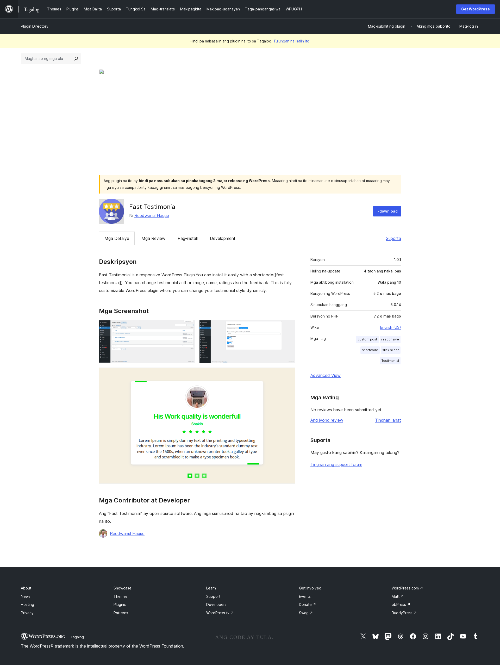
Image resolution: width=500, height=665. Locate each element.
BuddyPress (404, 613)
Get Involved (310, 588)
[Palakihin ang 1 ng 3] (188, 327)
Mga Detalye (116, 238)
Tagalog (77, 637)
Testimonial (390, 361)
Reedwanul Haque (151, 215)
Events (305, 596)
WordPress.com (407, 588)
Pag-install (188, 238)
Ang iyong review (326, 420)
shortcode (370, 350)
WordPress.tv (220, 613)
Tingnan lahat (388, 420)
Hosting (27, 604)
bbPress (401, 604)
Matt (398, 596)
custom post (367, 339)
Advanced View (325, 375)
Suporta (393, 238)
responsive (390, 339)
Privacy (27, 613)
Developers (216, 604)
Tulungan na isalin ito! (291, 41)
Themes (121, 596)
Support (213, 596)
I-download (387, 211)
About (26, 588)
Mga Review (153, 238)
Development (222, 238)
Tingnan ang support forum (336, 464)
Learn (211, 588)
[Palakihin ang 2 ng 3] (288, 327)
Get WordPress (475, 9)
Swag (306, 613)
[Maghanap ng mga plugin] (76, 58)
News (25, 596)
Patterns (121, 613)
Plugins (120, 604)
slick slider (390, 350)
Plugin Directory (34, 26)
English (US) (390, 327)
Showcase (123, 588)
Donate (307, 604)
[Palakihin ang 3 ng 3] (288, 374)
